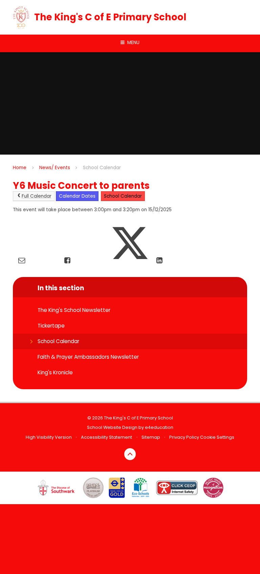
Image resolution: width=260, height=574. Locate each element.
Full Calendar (36, 196)
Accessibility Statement (106, 437)
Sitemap (151, 437)
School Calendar (102, 167)
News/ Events (54, 167)
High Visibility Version (49, 437)
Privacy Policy (184, 437)
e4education (159, 427)
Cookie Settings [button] (217, 437)
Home (19, 167)
